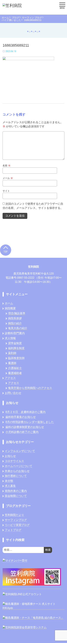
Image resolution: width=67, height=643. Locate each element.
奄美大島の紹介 (17, 328)
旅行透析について (16, 475)
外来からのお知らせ (17, 471)
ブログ (15, 17)
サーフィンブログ (16, 519)
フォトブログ (13, 529)
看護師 (12, 363)
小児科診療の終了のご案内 (21, 432)
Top (6, 251)
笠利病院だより (14, 514)
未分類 (9, 480)
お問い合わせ (13, 392)
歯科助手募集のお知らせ (20, 416)
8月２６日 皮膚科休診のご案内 (25, 411)
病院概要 (10, 308)
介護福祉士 (15, 368)
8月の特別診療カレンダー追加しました (29, 421)
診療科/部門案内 (15, 333)
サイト (6, 191)
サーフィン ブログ (32, 17)
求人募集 (10, 485)
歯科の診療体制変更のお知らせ (24, 426)
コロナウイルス (14, 461)
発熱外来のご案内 (16, 490)
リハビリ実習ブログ (17, 524)
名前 (6, 165)
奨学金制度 (15, 343)
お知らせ (10, 456)
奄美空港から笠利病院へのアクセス (30, 387)
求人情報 (10, 338)
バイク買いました (11, 20)
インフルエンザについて (20, 451)
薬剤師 (12, 353)
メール (8, 178)
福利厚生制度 (16, 348)
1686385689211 (33, 20)
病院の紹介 (15, 323)
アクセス (10, 377)
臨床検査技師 (16, 358)
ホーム (5, 17)
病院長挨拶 (15, 318)
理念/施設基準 (16, 313)
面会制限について (16, 495)
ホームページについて (18, 466)
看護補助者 (15, 373)
